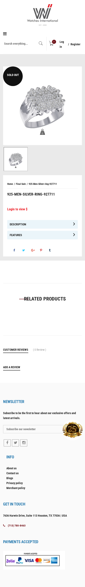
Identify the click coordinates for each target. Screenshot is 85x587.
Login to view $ (17, 209)
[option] (42, 105)
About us (11, 468)
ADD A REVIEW (11, 367)
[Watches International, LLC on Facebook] (7, 442)
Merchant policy (15, 488)
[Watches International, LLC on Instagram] (23, 442)
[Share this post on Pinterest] (44, 250)
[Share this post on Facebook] (17, 250)
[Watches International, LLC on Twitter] (15, 442)
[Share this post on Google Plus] (35, 250)
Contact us (12, 473)
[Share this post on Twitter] (26, 250)
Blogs (9, 478)
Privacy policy (14, 483)
